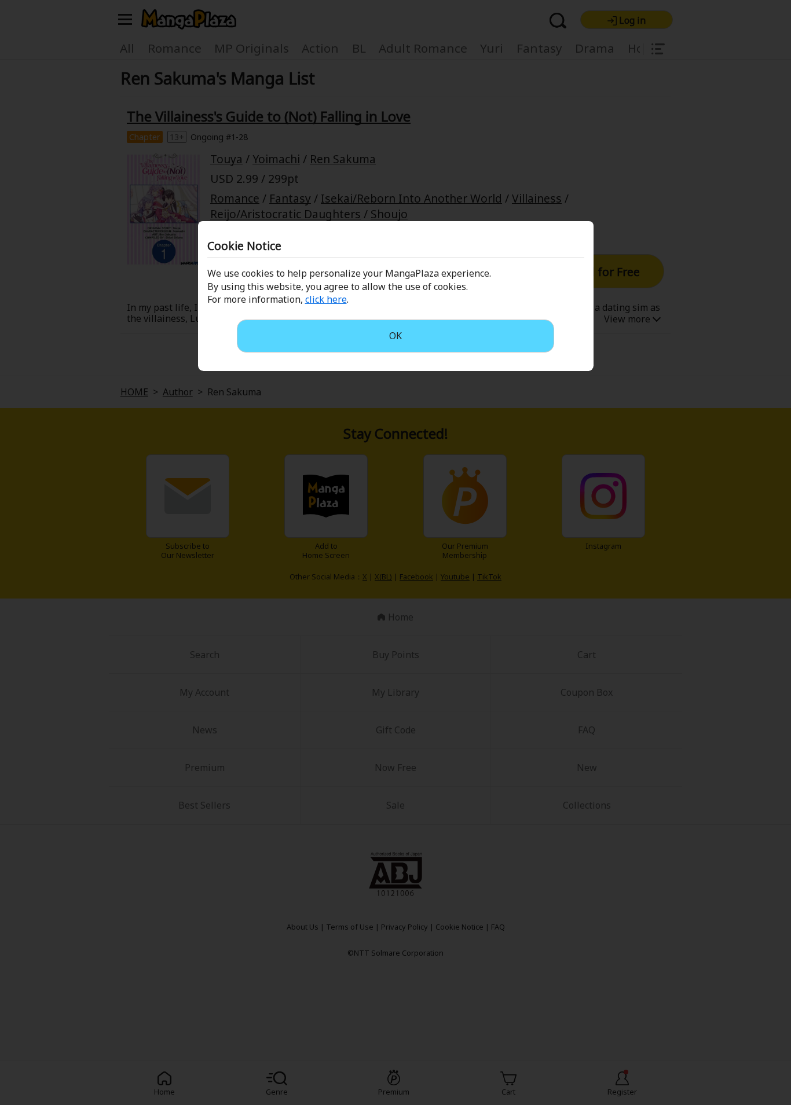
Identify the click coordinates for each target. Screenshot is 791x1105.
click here (326, 299)
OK (395, 335)
